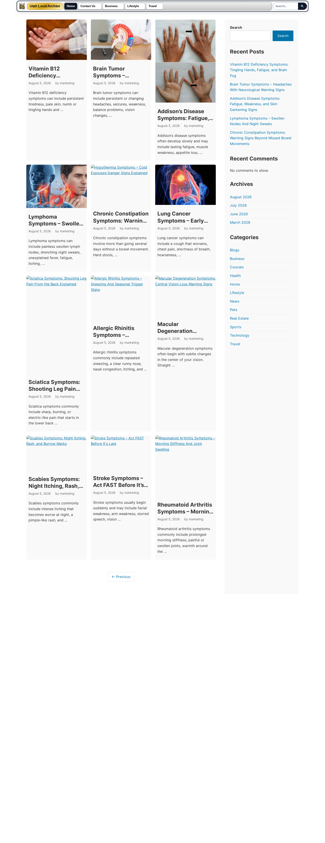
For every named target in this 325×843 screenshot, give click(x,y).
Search (236, 27)
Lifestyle (133, 6)
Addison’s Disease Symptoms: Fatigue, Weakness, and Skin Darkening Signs (255, 104)
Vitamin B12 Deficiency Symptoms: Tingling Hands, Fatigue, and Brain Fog (259, 70)
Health (235, 275)
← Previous (121, 576)
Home (71, 6)
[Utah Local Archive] (22, 6)
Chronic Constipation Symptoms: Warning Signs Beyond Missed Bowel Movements (260, 138)
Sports (235, 327)
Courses (237, 267)
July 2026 (238, 205)
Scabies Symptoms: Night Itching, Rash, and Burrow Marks (54, 486)
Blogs (234, 250)
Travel (153, 6)
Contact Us (87, 6)
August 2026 (241, 197)
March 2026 (240, 222)
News (234, 301)
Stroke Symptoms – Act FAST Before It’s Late (118, 485)
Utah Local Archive (45, 6)
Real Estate (239, 318)
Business (111, 6)
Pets (233, 309)
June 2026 (239, 214)
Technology (239, 335)
